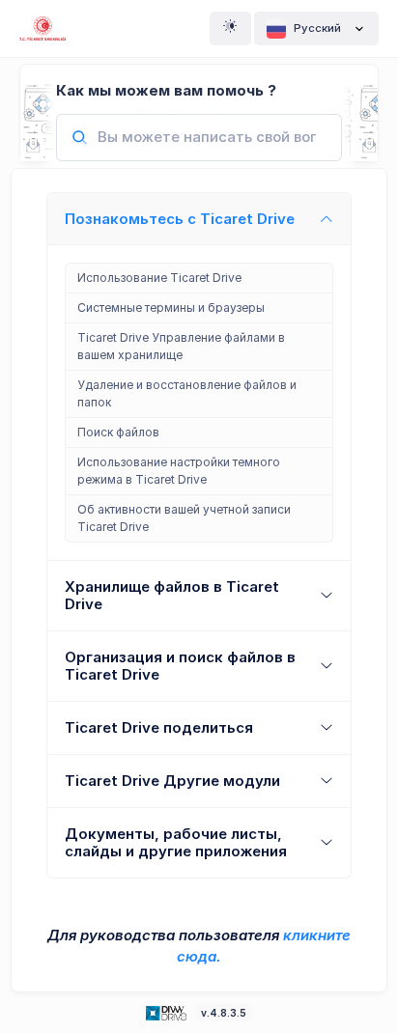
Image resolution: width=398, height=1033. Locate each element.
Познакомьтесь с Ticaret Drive (180, 218)
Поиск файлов (118, 432)
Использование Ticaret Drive (159, 277)
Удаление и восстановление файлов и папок (187, 393)
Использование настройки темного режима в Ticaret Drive (178, 471)
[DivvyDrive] (42, 28)
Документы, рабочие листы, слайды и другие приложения (176, 842)
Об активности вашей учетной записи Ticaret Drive (184, 518)
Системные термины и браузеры (171, 307)
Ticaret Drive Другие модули (172, 780)
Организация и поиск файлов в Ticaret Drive (180, 666)
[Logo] (168, 1012)
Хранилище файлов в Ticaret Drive (172, 595)
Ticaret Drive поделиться (159, 727)
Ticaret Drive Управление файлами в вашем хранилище (181, 346)
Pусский (317, 28)
